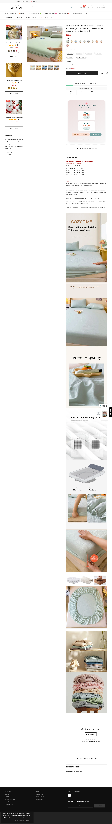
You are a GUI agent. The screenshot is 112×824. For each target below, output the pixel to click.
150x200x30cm (89, 53)
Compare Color (57, 59)
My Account (102, 7)
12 (18, 50)
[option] (44, 44)
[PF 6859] (14, 88)
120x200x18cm (79, 53)
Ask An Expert (93, 148)
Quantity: (68, 61)
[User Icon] (96, 7)
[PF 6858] (9, 88)
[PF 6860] (11, 88)
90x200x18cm (70, 53)
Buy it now (87, 79)
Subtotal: (68, 68)
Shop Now (96, 134)
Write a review (90, 734)
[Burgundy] (16, 88)
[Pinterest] (69, 795)
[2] (11, 51)
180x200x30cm (98, 53)
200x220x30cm (70, 57)
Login (100, 5)
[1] (9, 51)
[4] (16, 51)
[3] (14, 51)
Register (105, 5)
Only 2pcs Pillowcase (81, 57)
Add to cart (14, 56)
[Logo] (16, 7)
